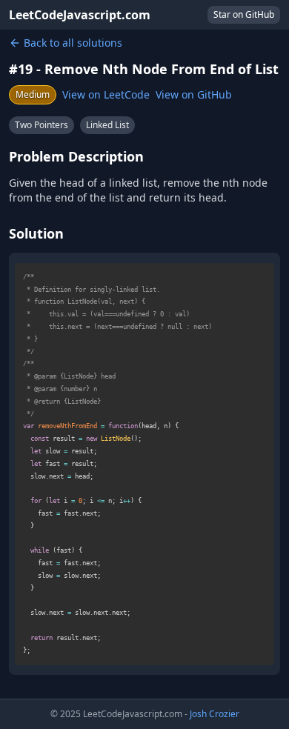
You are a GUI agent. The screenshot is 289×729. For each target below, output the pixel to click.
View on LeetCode (106, 94)
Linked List (107, 125)
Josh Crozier (214, 714)
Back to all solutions (73, 43)
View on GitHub (194, 94)
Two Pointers (41, 125)
